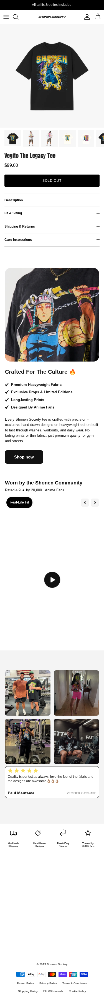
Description (13, 200)
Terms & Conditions (74, 983)
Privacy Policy (48, 983)
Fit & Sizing (13, 213)
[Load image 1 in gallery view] (52, 76)
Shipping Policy (28, 991)
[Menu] (6, 17)
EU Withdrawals (53, 991)
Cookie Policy (77, 991)
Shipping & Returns (19, 226)
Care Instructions (18, 240)
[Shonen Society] (52, 17)
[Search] (18, 17)
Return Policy (25, 983)
